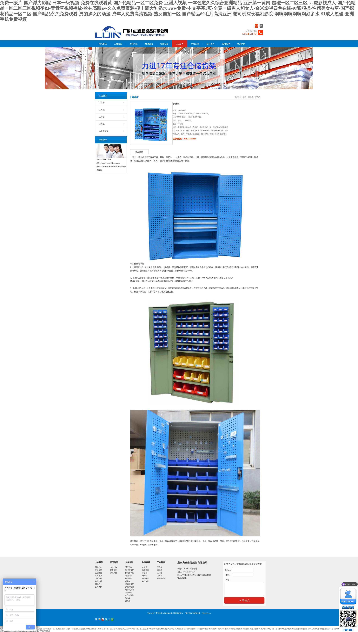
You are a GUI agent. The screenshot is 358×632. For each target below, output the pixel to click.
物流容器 (164, 44)
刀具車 (102, 124)
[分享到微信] (112, 619)
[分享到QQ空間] (99, 619)
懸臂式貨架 (129, 590)
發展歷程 (98, 570)
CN (256, 26)
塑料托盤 (145, 578)
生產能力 (98, 576)
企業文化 (98, 573)
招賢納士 (98, 584)
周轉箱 (144, 576)
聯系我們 (241, 44)
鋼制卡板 (145, 581)
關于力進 (98, 567)
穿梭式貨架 (129, 587)
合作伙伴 (98, 587)
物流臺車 (145, 570)
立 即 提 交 (244, 600)
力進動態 (113, 567)
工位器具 (180, 44)
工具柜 (102, 110)
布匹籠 (144, 573)
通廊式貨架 (129, 584)
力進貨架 (118, 44)
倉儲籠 (144, 567)
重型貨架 (128, 567)
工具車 (102, 103)
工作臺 (102, 117)
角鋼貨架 (128, 592)
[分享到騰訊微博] (106, 619)
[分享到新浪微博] (103, 619)
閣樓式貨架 (129, 570)
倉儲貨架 (149, 44)
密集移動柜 (129, 595)
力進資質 (98, 578)
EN (261, 26)
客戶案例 (210, 44)
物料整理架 (104, 131)
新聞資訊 (133, 44)
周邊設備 (195, 44)
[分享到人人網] (109, 619)
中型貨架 (128, 578)
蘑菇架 (127, 601)
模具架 (127, 581)
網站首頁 (103, 44)
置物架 (127, 598)
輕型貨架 (128, 576)
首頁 (244, 97)
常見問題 (113, 573)
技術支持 (226, 44)
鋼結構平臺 (129, 573)
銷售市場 (98, 581)
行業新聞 (113, 570)
